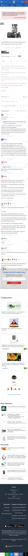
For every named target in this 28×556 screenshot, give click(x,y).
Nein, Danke (14, 285)
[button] (14, 272)
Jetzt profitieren (14, 282)
